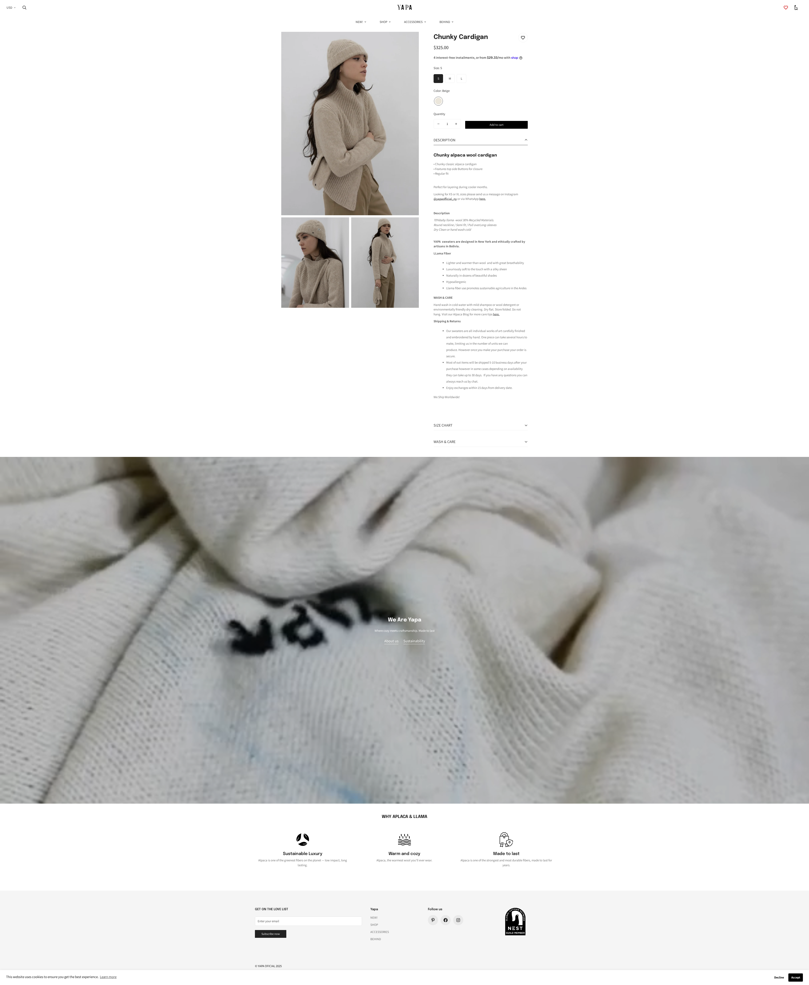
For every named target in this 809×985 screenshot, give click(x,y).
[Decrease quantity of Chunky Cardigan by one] (438, 123)
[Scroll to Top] (801, 962)
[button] (796, 7)
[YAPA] (405, 7)
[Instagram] (458, 920)
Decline (779, 977)
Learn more (108, 976)
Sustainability (414, 640)
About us (391, 640)
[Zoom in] (411, 41)
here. (482, 199)
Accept (795, 977)
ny (455, 199)
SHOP (383, 22)
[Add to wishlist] (523, 37)
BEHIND (444, 22)
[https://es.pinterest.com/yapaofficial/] (433, 920)
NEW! (359, 22)
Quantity (439, 114)
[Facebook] (446, 920)
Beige (438, 101)
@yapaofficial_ (444, 199)
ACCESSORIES (413, 22)
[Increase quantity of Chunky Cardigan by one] (456, 123)
